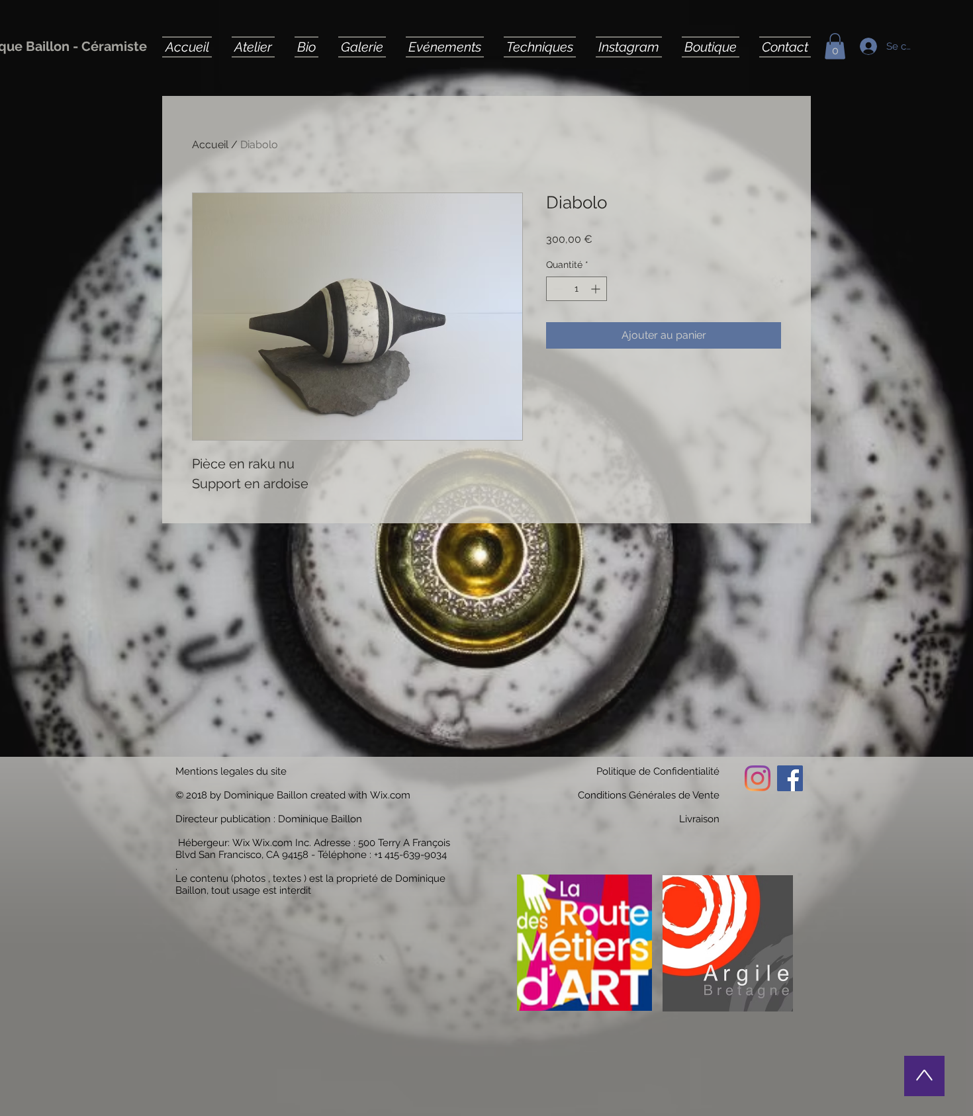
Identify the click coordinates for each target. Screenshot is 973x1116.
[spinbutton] (576, 288)
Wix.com (390, 795)
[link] (835, 46)
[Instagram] (757, 778)
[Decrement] (556, 288)
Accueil (210, 144)
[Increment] (596, 288)
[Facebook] (790, 778)
